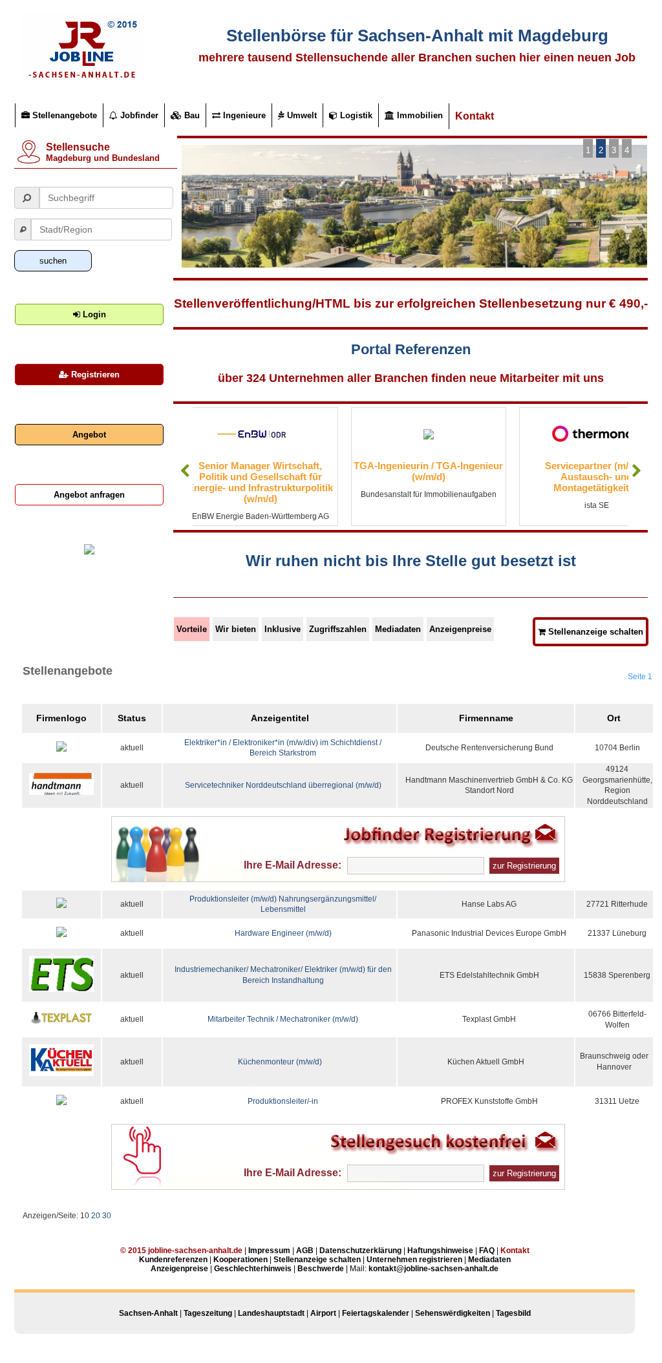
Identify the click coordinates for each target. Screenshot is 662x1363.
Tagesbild (513, 1313)
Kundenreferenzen (173, 1259)
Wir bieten (235, 629)
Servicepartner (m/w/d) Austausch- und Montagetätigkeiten (469, 476)
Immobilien (418, 115)
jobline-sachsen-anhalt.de (195, 1250)
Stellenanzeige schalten (594, 632)
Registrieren (94, 374)
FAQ (487, 1250)
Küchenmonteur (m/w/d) (280, 1061)
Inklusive (282, 629)
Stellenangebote (63, 115)
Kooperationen (240, 1259)
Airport (323, 1313)
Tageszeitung (208, 1313)
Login (93, 314)
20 (95, 1215)
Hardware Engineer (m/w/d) (283, 933)
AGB (305, 1250)
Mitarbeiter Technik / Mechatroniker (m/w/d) (283, 1019)
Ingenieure (243, 115)
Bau (191, 115)
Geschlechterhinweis (253, 1268)
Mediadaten (398, 629)
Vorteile (191, 629)
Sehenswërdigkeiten (452, 1313)
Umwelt (300, 115)
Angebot (89, 434)
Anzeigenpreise (460, 629)
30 (106, 1215)
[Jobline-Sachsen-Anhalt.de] (82, 78)
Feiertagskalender (375, 1313)
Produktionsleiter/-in (283, 1101)
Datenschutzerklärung (360, 1250)
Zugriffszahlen (338, 629)
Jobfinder (138, 115)
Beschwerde (320, 1268)
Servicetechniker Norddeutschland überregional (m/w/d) (283, 785)
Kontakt (474, 116)
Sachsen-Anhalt (148, 1313)
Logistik (354, 115)
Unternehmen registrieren (414, 1259)
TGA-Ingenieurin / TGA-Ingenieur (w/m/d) (301, 471)
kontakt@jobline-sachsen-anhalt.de (433, 1268)
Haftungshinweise (440, 1250)
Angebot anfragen (89, 495)
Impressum (269, 1250)
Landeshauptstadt (271, 1313)
